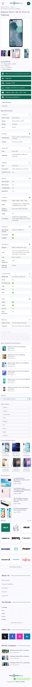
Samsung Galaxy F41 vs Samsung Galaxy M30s (19, 663)
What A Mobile (20, 681)
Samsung (4, 607)
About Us (4, 592)
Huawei (17, 343)
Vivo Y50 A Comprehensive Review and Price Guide (21, 509)
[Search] (28, 3)
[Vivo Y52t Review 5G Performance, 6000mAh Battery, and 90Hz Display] (6, 493)
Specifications (6, 102)
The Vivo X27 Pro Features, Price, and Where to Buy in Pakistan (21, 500)
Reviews (4, 106)
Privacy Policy (6, 580)
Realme (4, 619)
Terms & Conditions (7, 584)
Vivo (3, 610)
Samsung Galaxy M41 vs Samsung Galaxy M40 (19, 650)
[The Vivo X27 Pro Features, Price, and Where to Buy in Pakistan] (6, 503)
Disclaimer (5, 588)
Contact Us (5, 596)
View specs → (12, 350)
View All (29, 520)
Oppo (3, 613)
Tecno (3, 616)
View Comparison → (15, 652)
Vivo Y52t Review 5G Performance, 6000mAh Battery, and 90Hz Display (22, 490)
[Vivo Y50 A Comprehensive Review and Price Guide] (6, 513)
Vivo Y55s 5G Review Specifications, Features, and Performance (21, 480)
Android (9, 67)
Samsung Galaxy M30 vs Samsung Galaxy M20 (19, 656)
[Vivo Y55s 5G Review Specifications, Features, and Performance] (6, 483)
